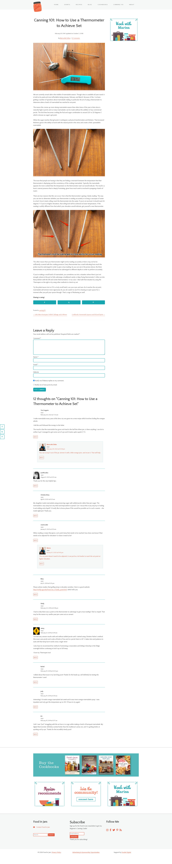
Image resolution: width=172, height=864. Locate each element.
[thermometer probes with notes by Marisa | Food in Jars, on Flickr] (69, 257)
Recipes (79, 4)
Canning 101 (118, 4)
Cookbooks (103, 4)
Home (56, 4)
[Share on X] (69, 302)
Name (35, 357)
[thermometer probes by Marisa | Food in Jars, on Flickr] (69, 176)
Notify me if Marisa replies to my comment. (49, 381)
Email (35, 364)
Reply (35, 437)
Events (67, 4)
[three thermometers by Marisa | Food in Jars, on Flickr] (69, 90)
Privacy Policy (56, 852)
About (131, 4)
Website (36, 372)
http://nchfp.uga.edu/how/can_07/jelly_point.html (50, 590)
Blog (90, 4)
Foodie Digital (126, 852)
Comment (37, 338)
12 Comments (76, 38)
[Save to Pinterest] (93, 302)
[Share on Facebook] (44, 302)
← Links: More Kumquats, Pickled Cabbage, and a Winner (50, 314)
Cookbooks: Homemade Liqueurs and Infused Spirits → (88, 314)
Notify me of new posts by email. (46, 385)
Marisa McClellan (65, 38)
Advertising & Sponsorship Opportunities (86, 852)
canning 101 (42, 310)
